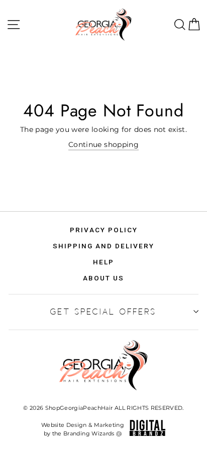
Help (103, 262)
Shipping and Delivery (103, 246)
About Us (103, 278)
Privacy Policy (104, 230)
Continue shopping (103, 144)
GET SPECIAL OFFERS (103, 311)
